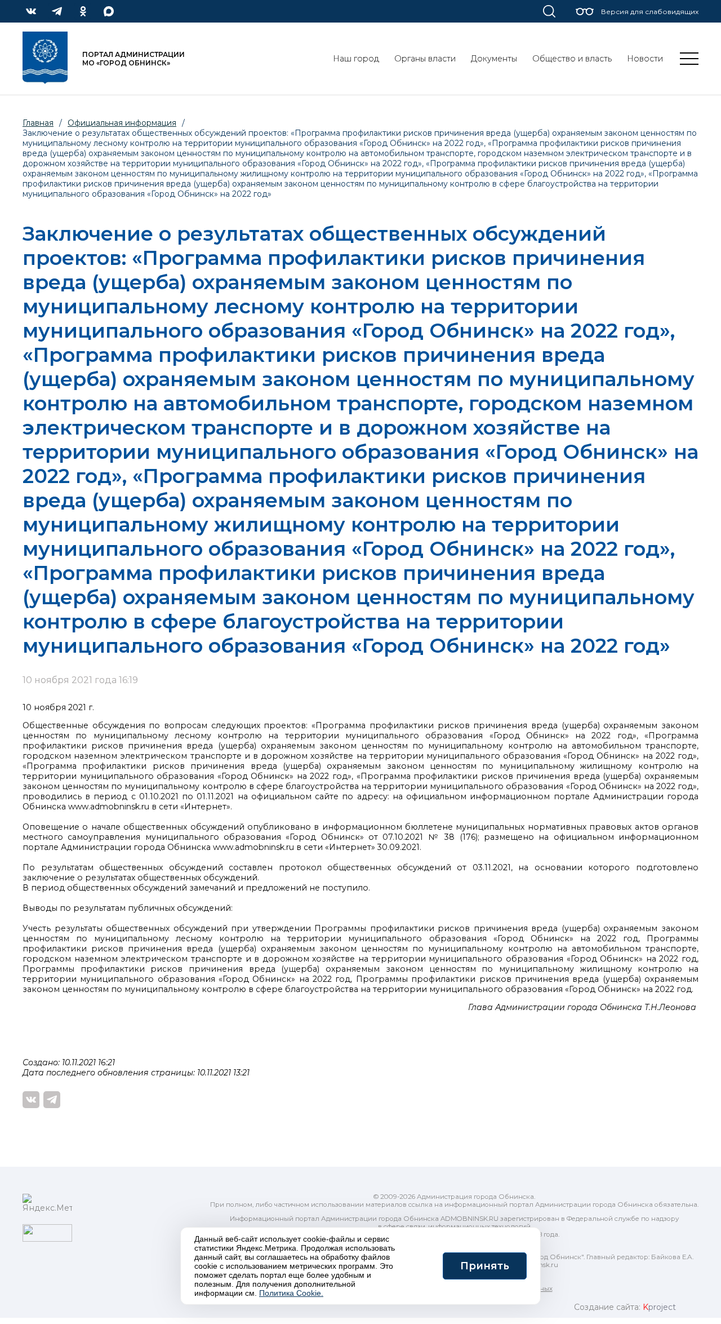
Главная (38, 123)
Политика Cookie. (291, 1293)
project (659, 1307)
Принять (484, 1266)
